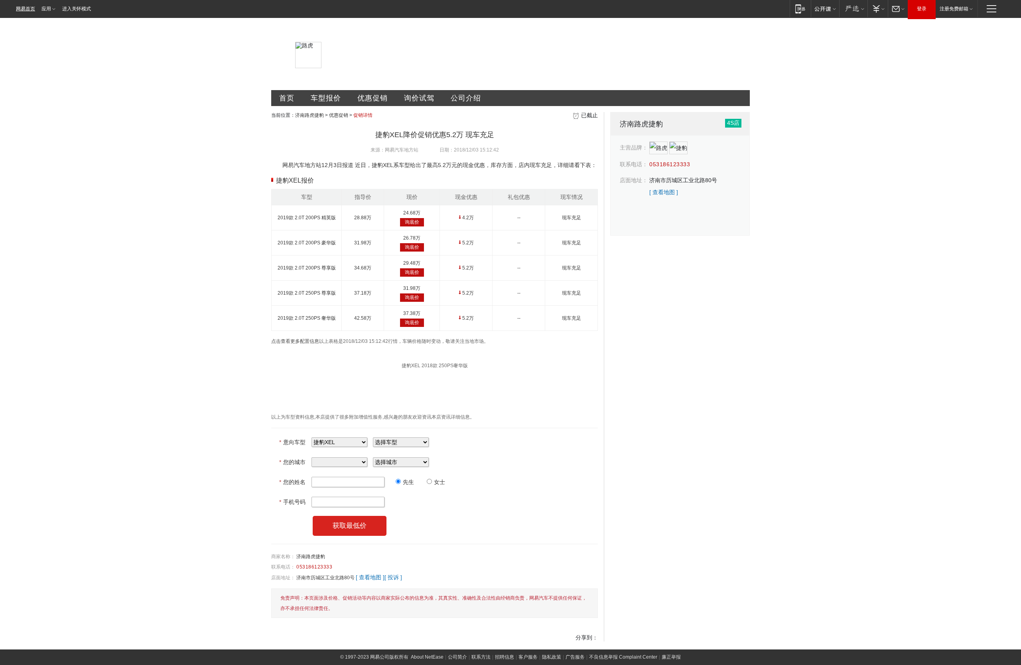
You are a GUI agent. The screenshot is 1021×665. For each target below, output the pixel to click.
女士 (439, 482)
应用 (46, 9)
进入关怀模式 (76, 9)
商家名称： (283, 556)
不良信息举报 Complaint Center (623, 657)
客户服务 (528, 657)
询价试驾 (419, 98)
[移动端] (800, 8)
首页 (286, 98)
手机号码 (292, 502)
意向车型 (292, 442)
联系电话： (283, 567)
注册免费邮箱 (954, 9)
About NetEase (427, 657)
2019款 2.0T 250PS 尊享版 (307, 293)
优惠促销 (372, 98)
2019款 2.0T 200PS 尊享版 (307, 268)
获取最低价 (350, 525)
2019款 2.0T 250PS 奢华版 (307, 318)
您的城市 (292, 462)
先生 (408, 482)
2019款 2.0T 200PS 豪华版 (307, 243)
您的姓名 (292, 482)
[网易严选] (853, 8)
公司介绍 (466, 98)
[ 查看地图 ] (370, 577)
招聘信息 (504, 657)
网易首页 (25, 9)
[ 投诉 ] (393, 577)
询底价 (412, 222)
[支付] (877, 8)
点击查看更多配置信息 (295, 341)
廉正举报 (671, 657)
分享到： (587, 637)
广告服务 (575, 657)
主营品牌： (634, 147)
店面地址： (283, 577)
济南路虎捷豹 (309, 115)
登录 (921, 9)
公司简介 (457, 657)
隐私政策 (551, 657)
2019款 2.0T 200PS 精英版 (307, 217)
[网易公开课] (825, 8)
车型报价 (326, 98)
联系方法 (481, 657)
